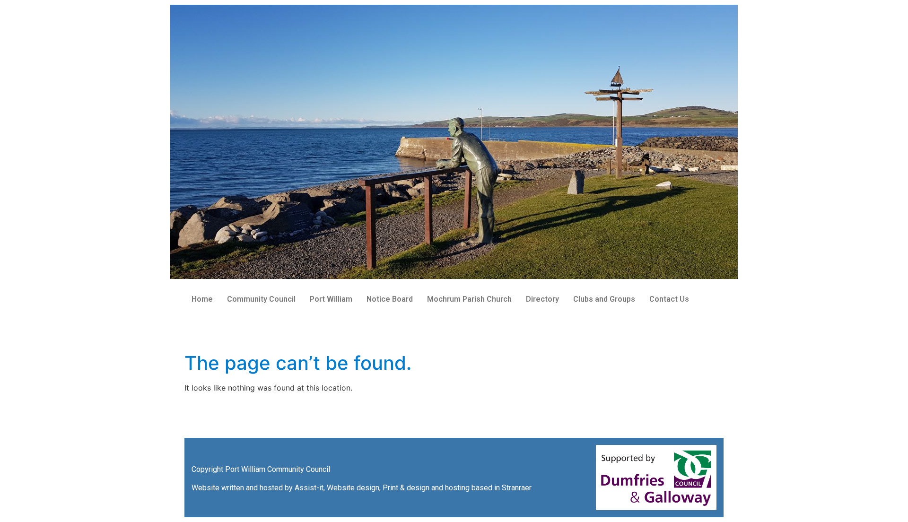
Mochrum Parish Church (469, 299)
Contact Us (669, 299)
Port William (331, 299)
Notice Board (390, 299)
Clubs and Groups (604, 299)
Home (202, 299)
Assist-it (309, 487)
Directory (542, 299)
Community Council (261, 299)
